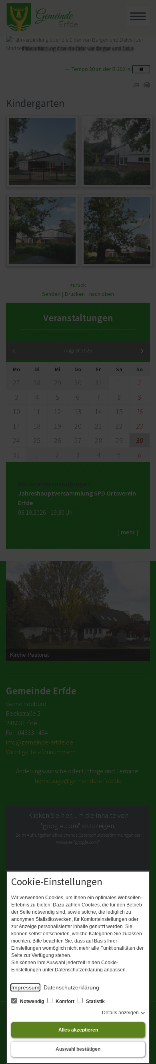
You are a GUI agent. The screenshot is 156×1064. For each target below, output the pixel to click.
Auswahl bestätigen (78, 1049)
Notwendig (32, 1001)
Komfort (65, 1001)
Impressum (25, 987)
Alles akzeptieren (78, 1030)
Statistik (95, 1001)
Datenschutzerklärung (71, 987)
